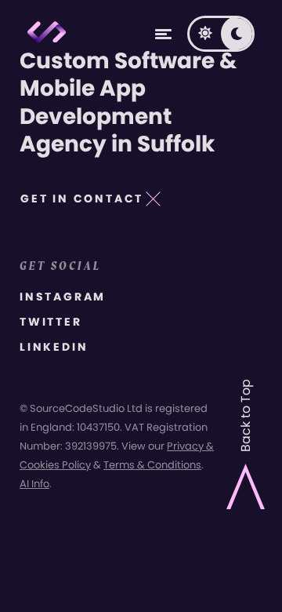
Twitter (51, 322)
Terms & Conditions (152, 464)
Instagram (63, 296)
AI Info (34, 483)
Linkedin (54, 347)
